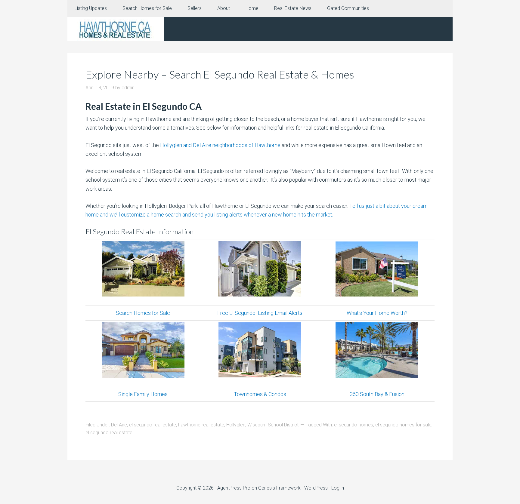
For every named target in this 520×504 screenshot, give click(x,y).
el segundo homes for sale (403, 425)
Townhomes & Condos (260, 394)
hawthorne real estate (201, 425)
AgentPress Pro (233, 488)
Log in (337, 488)
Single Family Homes (143, 394)
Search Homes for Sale (143, 313)
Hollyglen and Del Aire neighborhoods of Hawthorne (220, 145)
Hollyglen (235, 425)
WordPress (316, 488)
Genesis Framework (279, 488)
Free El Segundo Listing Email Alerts (259, 313)
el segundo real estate (152, 425)
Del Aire (119, 425)
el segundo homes (353, 425)
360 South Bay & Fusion (377, 394)
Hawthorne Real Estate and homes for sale (115, 29)
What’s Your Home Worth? (377, 313)
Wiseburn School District (273, 425)
